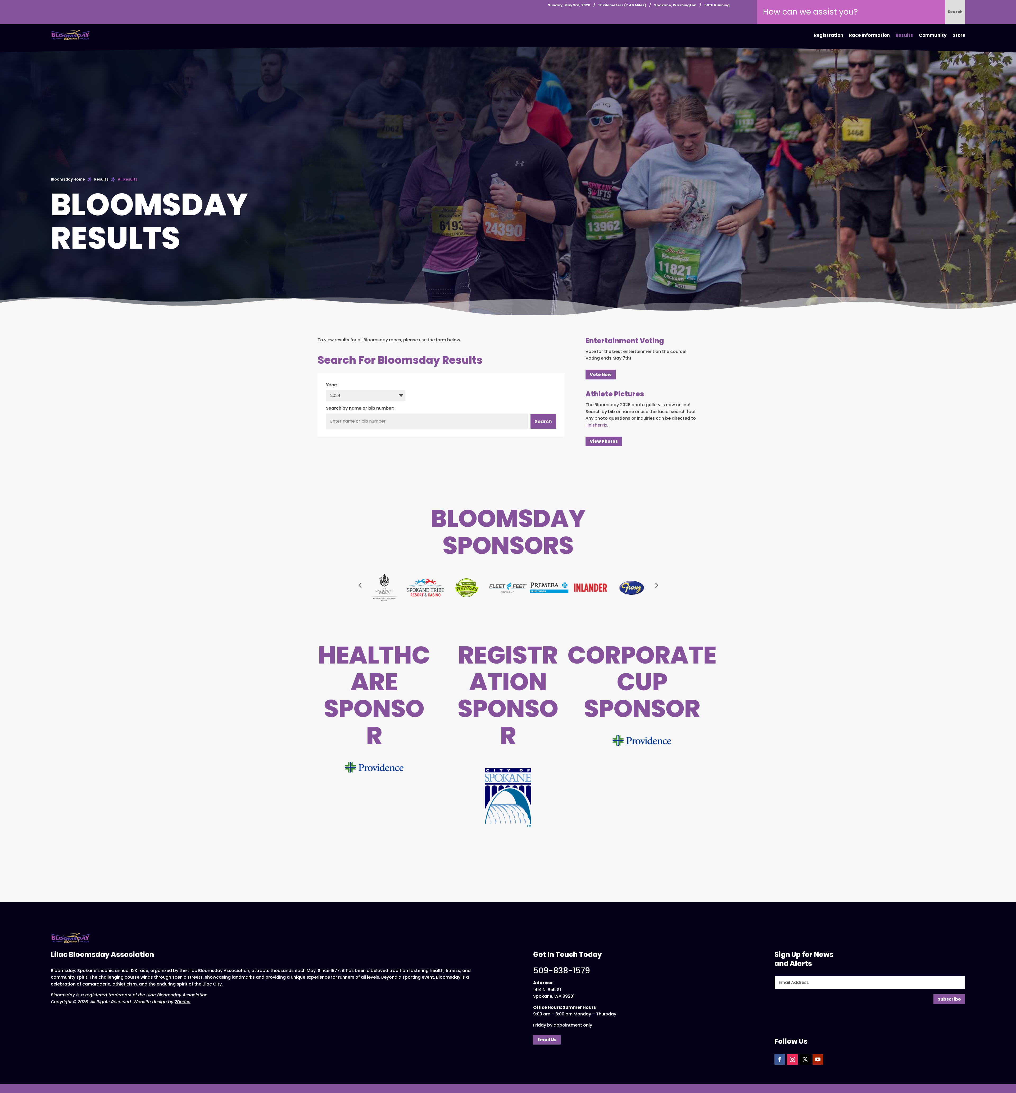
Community (933, 35)
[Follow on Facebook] (779, 1059)
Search (543, 421)
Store (958, 35)
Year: (331, 385)
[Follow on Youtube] (818, 1059)
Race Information (869, 35)
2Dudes (182, 1002)
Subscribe (949, 999)
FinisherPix (596, 425)
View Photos (604, 441)
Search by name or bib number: (360, 408)
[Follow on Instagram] (792, 1059)
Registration (828, 35)
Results (904, 35)
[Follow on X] (805, 1059)
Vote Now (600, 374)
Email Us (546, 1040)
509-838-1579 (561, 970)
